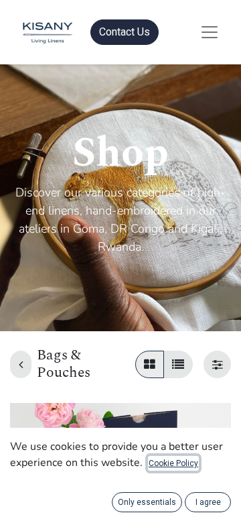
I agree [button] (208, 502)
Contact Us (124, 31)
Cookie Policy (173, 463)
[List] (178, 364)
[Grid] (149, 364)
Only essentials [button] (147, 502)
